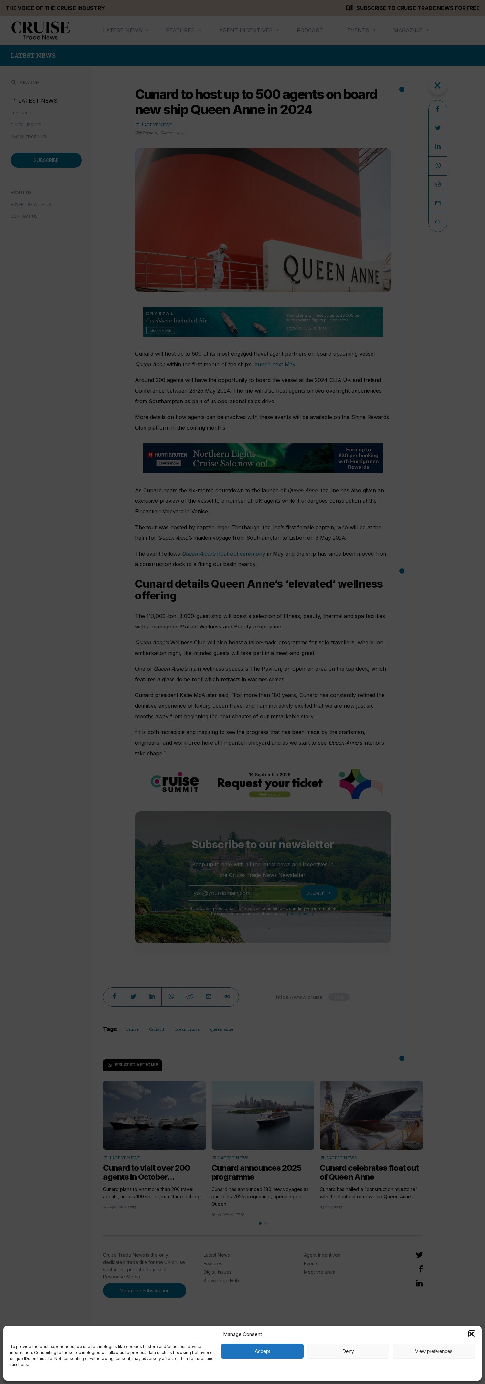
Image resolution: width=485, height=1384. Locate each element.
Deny (348, 1351)
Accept (262, 1351)
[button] (472, 1334)
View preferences (434, 1351)
